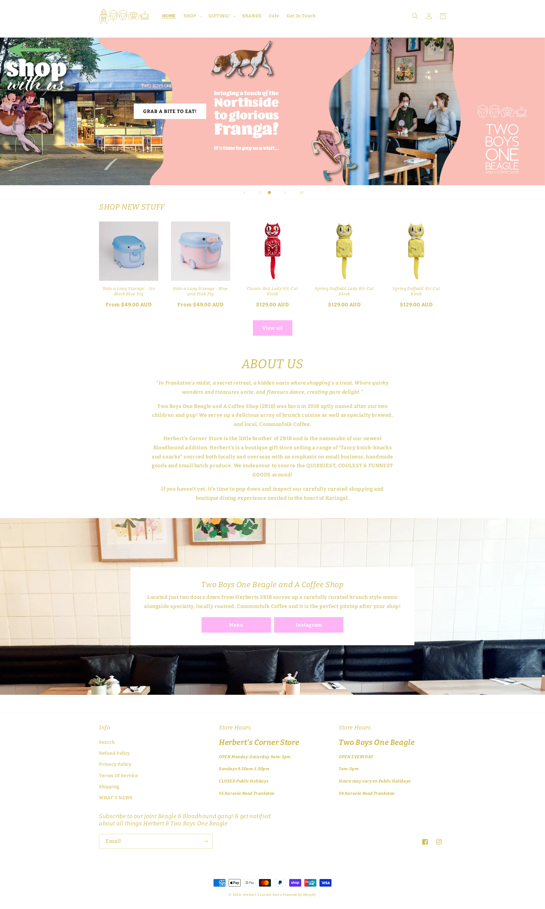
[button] (192, 16)
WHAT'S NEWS (115, 797)
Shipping (109, 786)
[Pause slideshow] (301, 192)
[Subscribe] (205, 841)
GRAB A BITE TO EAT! (170, 111)
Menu (236, 625)
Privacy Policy (115, 764)
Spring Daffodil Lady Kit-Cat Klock (344, 291)
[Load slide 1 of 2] (260, 192)
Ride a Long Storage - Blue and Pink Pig (200, 291)
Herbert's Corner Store (262, 895)
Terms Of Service (118, 775)
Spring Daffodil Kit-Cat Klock (416, 291)
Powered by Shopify (299, 895)
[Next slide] (285, 192)
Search (107, 742)
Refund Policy (114, 753)
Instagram (309, 625)
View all (272, 328)
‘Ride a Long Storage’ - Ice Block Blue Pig (128, 291)
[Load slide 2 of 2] (269, 192)
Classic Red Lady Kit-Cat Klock (272, 291)
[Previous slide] (244, 192)
